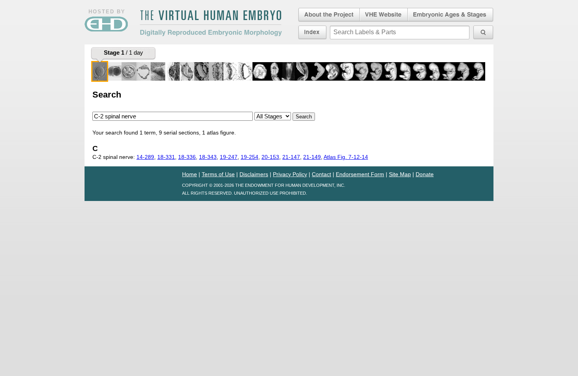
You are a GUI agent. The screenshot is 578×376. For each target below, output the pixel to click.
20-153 (270, 157)
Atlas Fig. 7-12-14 (346, 157)
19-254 (249, 157)
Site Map (400, 174)
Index (312, 32)
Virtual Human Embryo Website (383, 15)
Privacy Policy (290, 174)
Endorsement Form (360, 174)
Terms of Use (218, 174)
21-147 (291, 157)
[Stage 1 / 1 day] (99, 71)
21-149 (312, 157)
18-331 (166, 157)
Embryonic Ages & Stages (450, 15)
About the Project (328, 15)
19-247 (228, 157)
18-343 (208, 157)
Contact (321, 174)
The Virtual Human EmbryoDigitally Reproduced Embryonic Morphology (211, 23)
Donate (425, 174)
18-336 (187, 157)
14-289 (145, 157)
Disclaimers (253, 174)
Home (189, 174)
